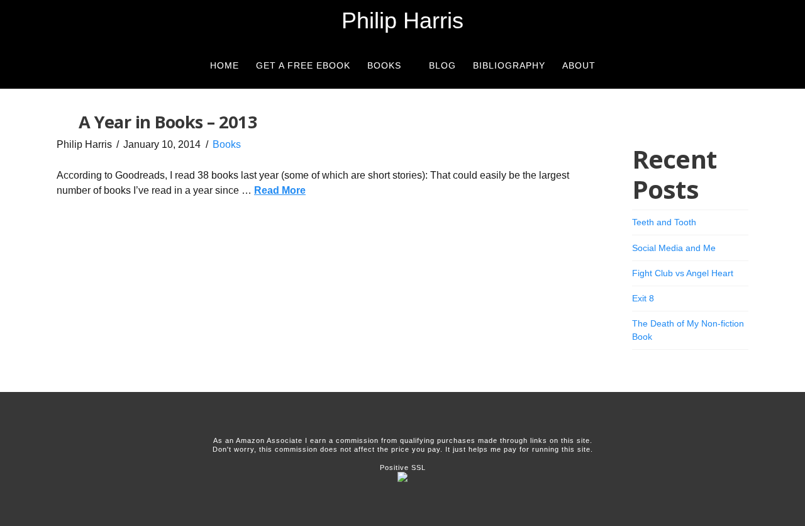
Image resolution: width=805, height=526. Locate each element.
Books (227, 144)
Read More (280, 190)
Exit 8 (643, 298)
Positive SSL (403, 467)
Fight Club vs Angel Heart (682, 273)
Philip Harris (402, 20)
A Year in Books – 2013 (168, 121)
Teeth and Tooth (664, 222)
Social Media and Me (674, 248)
